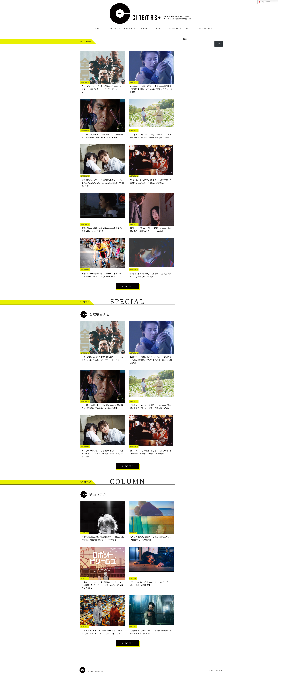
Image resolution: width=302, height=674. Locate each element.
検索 (185, 39)
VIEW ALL (127, 286)
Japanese (265, 2)
